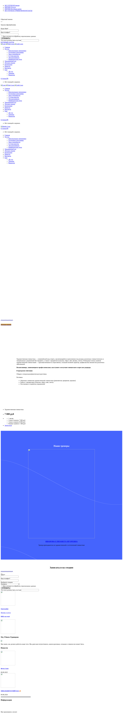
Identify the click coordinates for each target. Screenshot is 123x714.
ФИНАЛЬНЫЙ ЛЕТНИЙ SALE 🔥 (11, 691)
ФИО (3, 575)
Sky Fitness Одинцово (8, 15)
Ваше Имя (4, 28)
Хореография (4, 609)
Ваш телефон (5, 32)
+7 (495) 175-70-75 (7, 17)
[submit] (1, 21)
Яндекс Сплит (5, 668)
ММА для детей (5, 616)
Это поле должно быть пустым (11, 40)
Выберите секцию (7, 582)
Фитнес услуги (6, 612)
